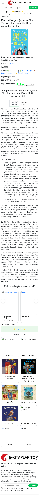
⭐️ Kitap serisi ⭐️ (19, 329)
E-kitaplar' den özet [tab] (14, 103)
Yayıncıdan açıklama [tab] (24, 103)
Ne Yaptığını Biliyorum (26, 317)
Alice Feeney (26, 320)
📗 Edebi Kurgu (26, 70)
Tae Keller (10, 63)
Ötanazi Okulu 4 (10, 316)
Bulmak (33, 7)
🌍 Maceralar (12, 70)
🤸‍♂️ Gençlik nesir (21, 73)
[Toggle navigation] (3, 3)
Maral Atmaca (8, 319)
